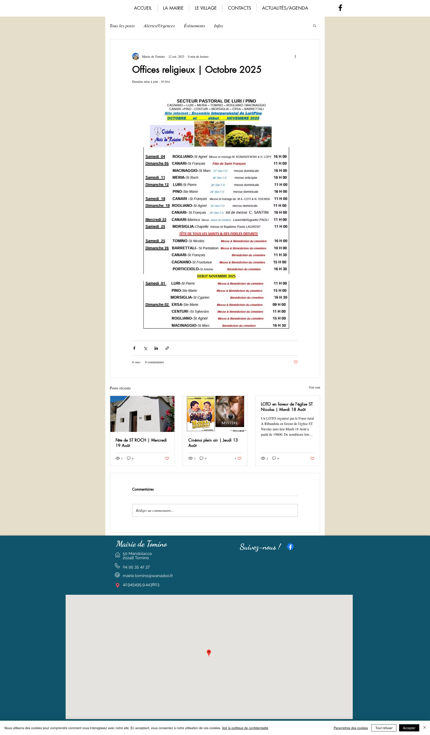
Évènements (194, 25)
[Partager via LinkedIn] (156, 348)
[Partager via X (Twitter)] (145, 348)
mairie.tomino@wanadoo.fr (148, 575)
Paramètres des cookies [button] (351, 728)
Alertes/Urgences (159, 25)
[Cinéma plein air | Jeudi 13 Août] (215, 414)
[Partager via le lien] (167, 348)
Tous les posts (122, 25)
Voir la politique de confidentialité (245, 728)
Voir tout (314, 387)
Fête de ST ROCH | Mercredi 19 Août (141, 442)
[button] (173, 8)
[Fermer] (424, 727)
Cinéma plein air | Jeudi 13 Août (213, 442)
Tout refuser (384, 728)
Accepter (409, 728)
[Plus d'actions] (295, 56)
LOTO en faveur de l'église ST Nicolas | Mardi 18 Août (287, 406)
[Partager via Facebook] (134, 348)
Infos (218, 25)
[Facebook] (340, 7)
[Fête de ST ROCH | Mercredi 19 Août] (142, 414)
